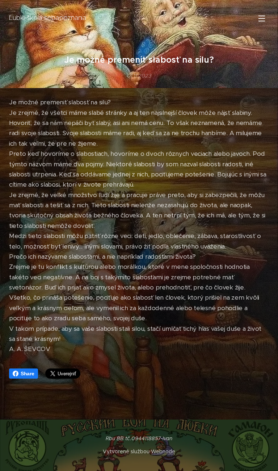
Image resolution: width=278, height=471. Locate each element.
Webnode (163, 451)
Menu (261, 18)
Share (27, 373)
